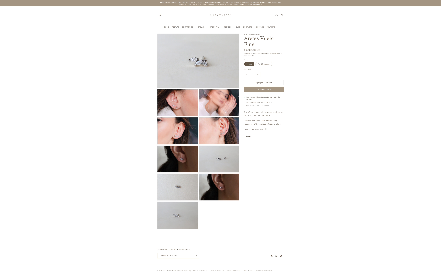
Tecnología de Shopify (184, 271)
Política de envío (248, 270)
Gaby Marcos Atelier (169, 271)
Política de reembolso (200, 270)
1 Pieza (249, 64)
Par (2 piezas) (264, 64)
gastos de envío (268, 53)
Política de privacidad (217, 270)
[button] (159, 14)
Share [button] (248, 136)
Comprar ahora (264, 89)
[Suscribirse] (196, 256)
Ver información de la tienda (257, 106)
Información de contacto (264, 270)
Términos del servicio (233, 270)
